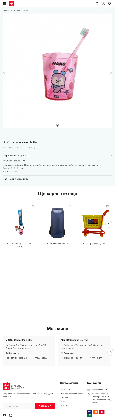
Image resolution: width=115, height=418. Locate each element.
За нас (63, 401)
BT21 (25, 10)
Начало (6, 10)
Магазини (64, 397)
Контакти (64, 405)
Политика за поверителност (72, 393)
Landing (16, 10)
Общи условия (66, 389)
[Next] (108, 224)
